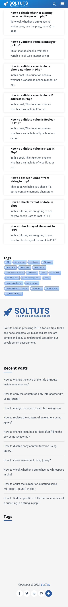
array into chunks (14, 283)
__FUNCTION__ (14, 293)
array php (37, 288)
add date (11, 267)
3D (8, 262)
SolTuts (45, 584)
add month (39, 267)
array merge (32, 283)
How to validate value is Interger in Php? (33, 43)
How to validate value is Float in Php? (33, 150)
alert (44, 273)
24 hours (47, 262)
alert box (55, 273)
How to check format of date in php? (32, 203)
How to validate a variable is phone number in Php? (30, 67)
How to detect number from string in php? (30, 179)
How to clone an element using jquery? (27, 460)
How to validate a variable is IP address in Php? (32, 97)
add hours (25, 267)
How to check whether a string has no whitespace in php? (31, 14)
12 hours (34, 262)
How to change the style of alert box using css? (32, 408)
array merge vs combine (17, 288)
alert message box (31, 278)
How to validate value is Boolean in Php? (33, 121)
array (47, 278)
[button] (62, 3)
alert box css (12, 278)
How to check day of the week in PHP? (33, 228)
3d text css (19, 262)
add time (32, 273)
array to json (52, 288)
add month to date (15, 273)
